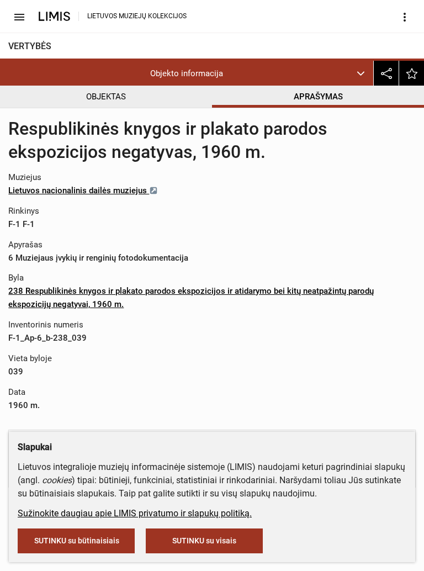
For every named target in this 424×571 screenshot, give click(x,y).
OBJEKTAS (106, 97)
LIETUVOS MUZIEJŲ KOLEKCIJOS (137, 16)
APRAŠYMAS (318, 97)
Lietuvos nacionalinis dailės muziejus (78, 190)
